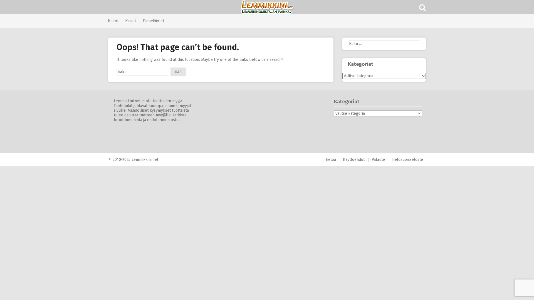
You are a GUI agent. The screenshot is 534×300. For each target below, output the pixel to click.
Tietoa (330, 159)
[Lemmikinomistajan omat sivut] (267, 7)
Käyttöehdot (354, 159)
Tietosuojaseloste (407, 159)
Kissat (130, 21)
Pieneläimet (153, 21)
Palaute (378, 159)
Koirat (113, 21)
